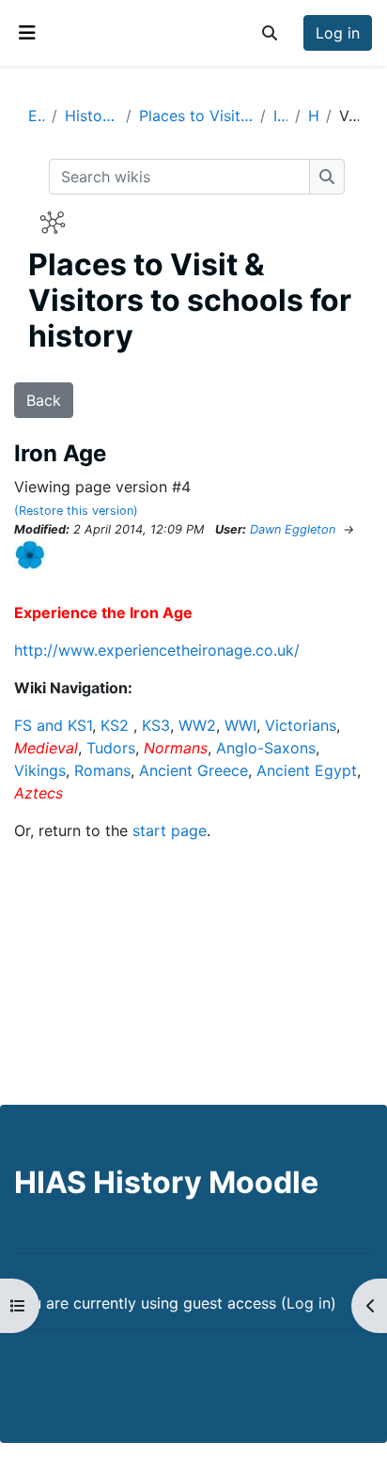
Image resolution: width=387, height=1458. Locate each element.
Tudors (110, 747)
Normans (176, 747)
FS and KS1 (53, 725)
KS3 (156, 725)
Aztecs (38, 792)
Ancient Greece (193, 770)
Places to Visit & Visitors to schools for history (196, 115)
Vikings (40, 770)
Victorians (300, 725)
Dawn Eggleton (292, 529)
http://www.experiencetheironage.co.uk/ (157, 650)
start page (169, 830)
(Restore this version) (76, 511)
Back (43, 400)
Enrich (36, 115)
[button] (269, 33)
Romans (102, 770)
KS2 (115, 725)
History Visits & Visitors (91, 115)
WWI (240, 725)
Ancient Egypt (306, 770)
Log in (338, 32)
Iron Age (280, 115)
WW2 (197, 725)
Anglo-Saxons (266, 747)
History (313, 115)
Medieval (46, 747)
